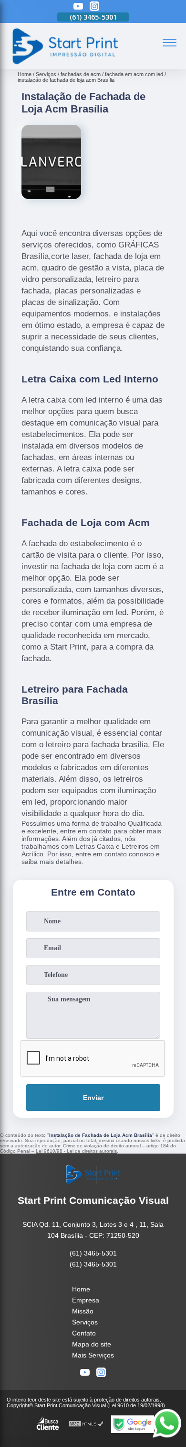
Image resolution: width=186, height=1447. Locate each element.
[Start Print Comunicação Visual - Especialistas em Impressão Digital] (64, 63)
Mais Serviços (93, 1355)
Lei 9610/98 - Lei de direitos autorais (76, 1151)
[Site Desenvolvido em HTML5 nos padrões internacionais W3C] (86, 1424)
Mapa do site (91, 1344)
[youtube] (78, 6)
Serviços (85, 1322)
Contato (84, 1333)
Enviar (93, 1097)
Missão (82, 1311)
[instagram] (94, 6)
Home (81, 1289)
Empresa (85, 1300)
